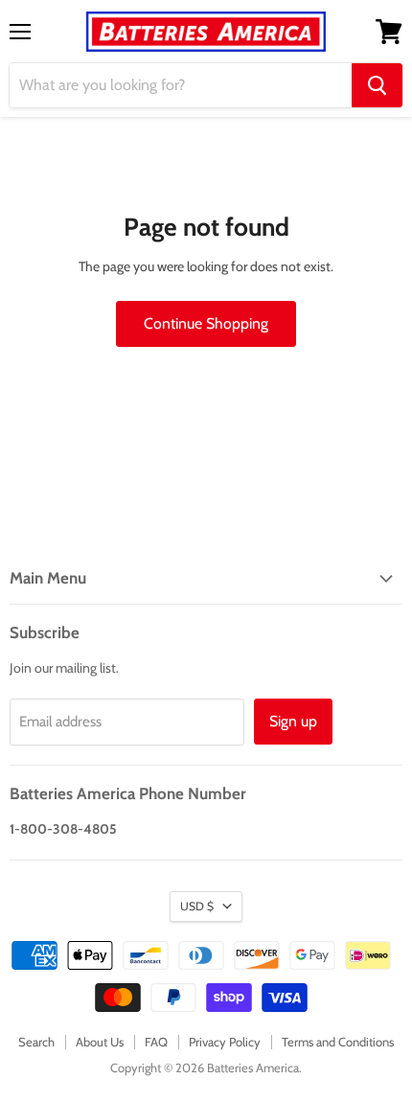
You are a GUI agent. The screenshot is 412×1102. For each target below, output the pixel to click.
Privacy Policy (225, 1041)
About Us (100, 1041)
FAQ (156, 1041)
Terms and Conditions (338, 1041)
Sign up (293, 721)
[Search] (377, 85)
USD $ (197, 906)
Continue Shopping (206, 323)
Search (36, 1041)
